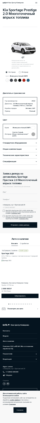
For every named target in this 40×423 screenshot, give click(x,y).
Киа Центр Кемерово (16, 3)
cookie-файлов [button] (15, 400)
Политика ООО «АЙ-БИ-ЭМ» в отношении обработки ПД (18, 348)
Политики (12, 404)
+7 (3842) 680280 (9, 207)
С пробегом (24, 244)
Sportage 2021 (7, 253)
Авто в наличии (8, 341)
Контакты (6, 331)
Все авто (14, 244)
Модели (5, 336)
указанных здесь (15, 213)
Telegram (9, 375)
